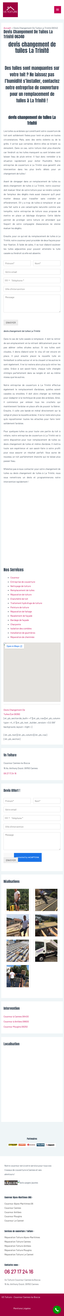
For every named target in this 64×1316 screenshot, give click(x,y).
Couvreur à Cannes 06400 (16, 1016)
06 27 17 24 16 (10, 773)
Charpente (15, 624)
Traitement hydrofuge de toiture (26, 603)
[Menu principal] (57, 9)
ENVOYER (11, 322)
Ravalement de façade (21, 615)
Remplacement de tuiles (22, 590)
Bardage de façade (19, 620)
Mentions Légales (22, 1308)
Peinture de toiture (19, 607)
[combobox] (7, 280)
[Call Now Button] (57, 1310)
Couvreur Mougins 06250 (16, 1026)
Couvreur (14, 577)
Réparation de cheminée (22, 637)
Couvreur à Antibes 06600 (16, 1021)
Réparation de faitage (21, 611)
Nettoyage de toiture (20, 586)
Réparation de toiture (21, 594)
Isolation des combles (21, 628)
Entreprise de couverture (22, 581)
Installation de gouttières (22, 632)
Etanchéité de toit (19, 598)
